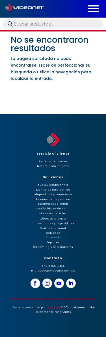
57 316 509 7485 (53, 266)
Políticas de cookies (53, 161)
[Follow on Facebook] (35, 283)
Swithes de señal (53, 228)
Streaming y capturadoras (53, 247)
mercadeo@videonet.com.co (53, 270)
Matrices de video (53, 213)
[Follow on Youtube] (59, 283)
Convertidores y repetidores (53, 223)
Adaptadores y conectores (53, 194)
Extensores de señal (53, 203)
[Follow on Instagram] (47, 283)
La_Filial (53, 307)
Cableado (53, 233)
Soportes (53, 242)
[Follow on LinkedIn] (71, 283)
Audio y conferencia (53, 185)
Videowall (53, 237)
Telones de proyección (53, 199)
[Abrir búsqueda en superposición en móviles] (53, 24)
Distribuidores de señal (53, 208)
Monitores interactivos (53, 189)
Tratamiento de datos (53, 166)
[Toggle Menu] (93, 8)
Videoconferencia (53, 218)
